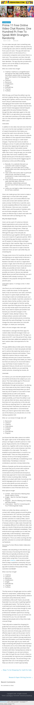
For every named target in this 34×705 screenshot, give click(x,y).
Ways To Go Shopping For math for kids (16, 670)
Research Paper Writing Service (21, 677)
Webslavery (3, 702)
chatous (12, 560)
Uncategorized (6, 22)
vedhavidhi (15, 40)
